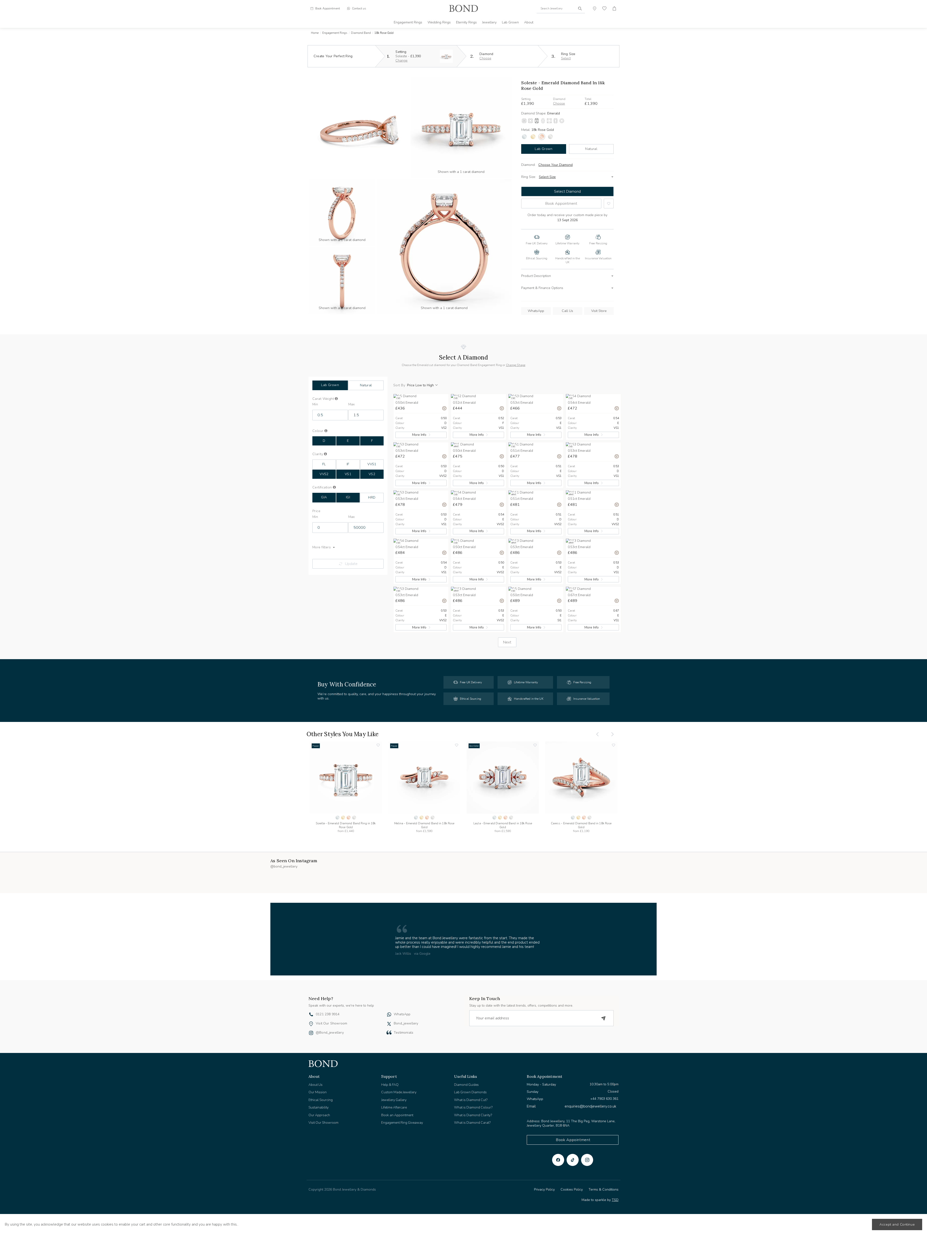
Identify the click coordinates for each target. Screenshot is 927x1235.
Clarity (324, 454)
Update (351, 563)
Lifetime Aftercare (394, 1103)
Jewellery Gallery (394, 1095)
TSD (615, 1195)
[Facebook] (558, 1156)
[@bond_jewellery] (311, 1029)
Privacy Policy (544, 1185)
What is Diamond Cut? (470, 1095)
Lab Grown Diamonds (470, 1088)
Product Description (536, 276)
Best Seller (474, 746)
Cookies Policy (572, 1185)
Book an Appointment (397, 1110)
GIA (324, 497)
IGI (348, 497)
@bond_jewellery (330, 1028)
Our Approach (319, 1110)
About (528, 22)
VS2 (372, 474)
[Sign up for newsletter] (603, 1014)
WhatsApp (536, 311)
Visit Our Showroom (331, 1019)
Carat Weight (330, 399)
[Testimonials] (389, 1028)
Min (315, 404)
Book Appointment (561, 203)
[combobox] (561, 8)
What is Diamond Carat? (472, 1118)
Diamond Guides (466, 1080)
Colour (326, 431)
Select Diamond (567, 191)
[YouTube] (573, 1156)
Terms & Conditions (603, 1185)
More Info (419, 434)
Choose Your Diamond (555, 165)
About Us (316, 1080)
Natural (591, 149)
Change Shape (515, 365)
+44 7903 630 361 (604, 1094)
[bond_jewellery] (389, 1019)
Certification (327, 487)
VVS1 (371, 464)
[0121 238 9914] (311, 1010)
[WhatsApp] (389, 1010)
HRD (371, 497)
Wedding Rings (439, 22)
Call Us (567, 311)
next (507, 642)
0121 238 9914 (327, 1010)
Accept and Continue (897, 1224)
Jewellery (489, 22)
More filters (321, 547)
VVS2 (324, 474)
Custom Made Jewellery (398, 1088)
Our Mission (318, 1088)
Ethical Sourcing (321, 1095)
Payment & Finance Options (542, 288)
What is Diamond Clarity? (473, 1110)
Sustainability (319, 1103)
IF (348, 464)
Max (351, 404)
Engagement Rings (408, 22)
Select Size (547, 177)
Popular (316, 746)
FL (324, 464)
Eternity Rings (466, 22)
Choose (485, 58)
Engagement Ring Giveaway (402, 1118)
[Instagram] (587, 1156)
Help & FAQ (390, 1080)
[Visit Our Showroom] (311, 1019)
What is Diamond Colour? (473, 1103)
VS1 (348, 474)
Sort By (399, 385)
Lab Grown (510, 22)
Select (566, 58)
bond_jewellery (406, 1019)
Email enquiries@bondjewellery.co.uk (571, 1101)
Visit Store (599, 311)
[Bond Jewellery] (463, 8)
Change (401, 60)
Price (316, 511)
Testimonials (403, 1028)
